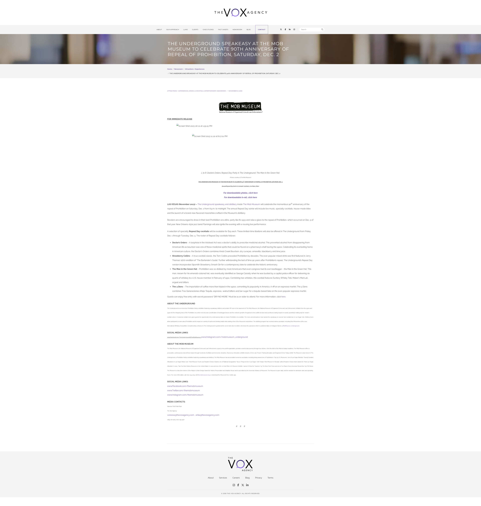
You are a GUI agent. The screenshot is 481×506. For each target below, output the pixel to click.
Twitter (242, 485)
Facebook (238, 485)
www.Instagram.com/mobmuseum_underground (224, 337)
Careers (236, 478)
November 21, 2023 (235, 91)
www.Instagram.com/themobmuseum (185, 395)
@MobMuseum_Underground (290, 326)
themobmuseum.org (204, 375)
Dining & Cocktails (196, 91)
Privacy (258, 478)
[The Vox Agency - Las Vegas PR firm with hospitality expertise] (240, 12)
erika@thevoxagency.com (207, 415)
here (283, 297)
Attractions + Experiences (194, 69)
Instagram (233, 485)
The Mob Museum (251, 204)
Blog (247, 478)
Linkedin (247, 485)
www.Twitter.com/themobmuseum (183, 390)
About (211, 478)
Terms (270, 478)
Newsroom (178, 69)
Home (169, 69)
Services (223, 478)
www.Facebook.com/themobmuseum (185, 386)
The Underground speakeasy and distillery (217, 204)
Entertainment (210, 91)
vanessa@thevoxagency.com (180, 415)
